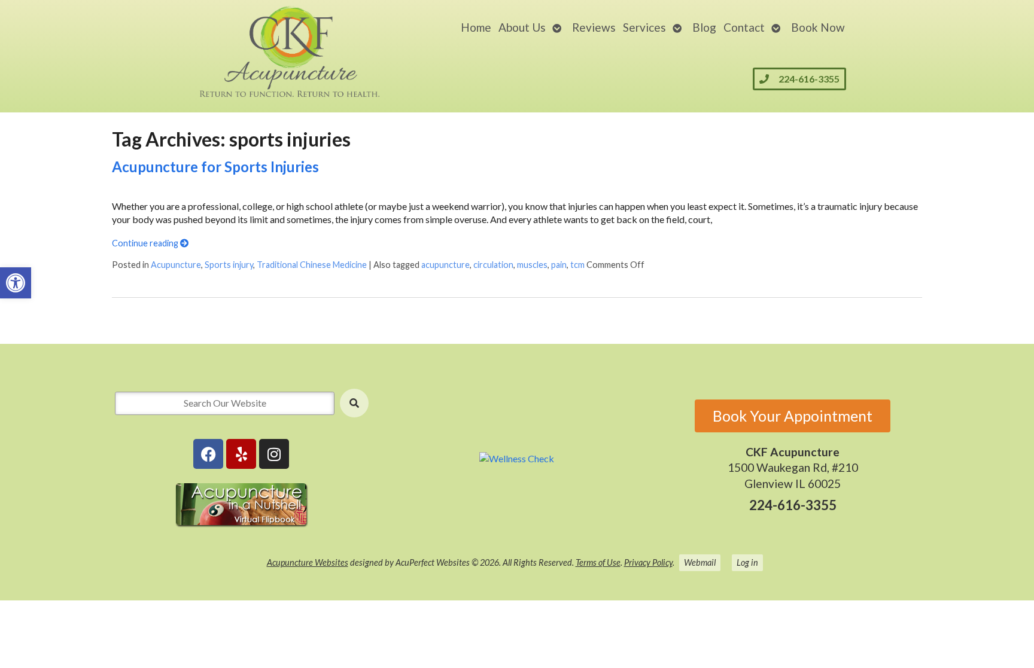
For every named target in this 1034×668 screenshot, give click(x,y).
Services (644, 27)
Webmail (700, 562)
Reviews (594, 27)
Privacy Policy (648, 562)
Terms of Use (598, 562)
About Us (522, 27)
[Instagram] (274, 454)
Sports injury (229, 265)
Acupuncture (176, 265)
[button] (15, 282)
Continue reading (146, 243)
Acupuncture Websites (307, 562)
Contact (744, 27)
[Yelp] (241, 454)
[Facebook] (208, 454)
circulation (493, 265)
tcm (577, 265)
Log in (747, 562)
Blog (704, 27)
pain (559, 265)
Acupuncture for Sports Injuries (215, 166)
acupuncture (445, 265)
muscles (532, 265)
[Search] (354, 403)
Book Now (818, 27)
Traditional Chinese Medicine (312, 265)
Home (476, 27)
